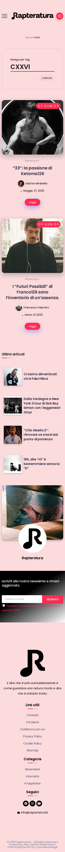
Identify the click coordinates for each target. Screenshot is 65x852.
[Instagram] (32, 803)
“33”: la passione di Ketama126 (32, 171)
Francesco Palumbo (36, 307)
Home (28, 37)
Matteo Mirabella (36, 183)
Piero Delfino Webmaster (39, 844)
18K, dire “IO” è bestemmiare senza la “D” (42, 463)
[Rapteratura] (32, 16)
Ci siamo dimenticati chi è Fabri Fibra (40, 376)
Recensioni (32, 161)
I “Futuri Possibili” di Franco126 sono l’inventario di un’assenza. (32, 292)
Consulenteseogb (47, 847)
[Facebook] (26, 803)
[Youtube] (39, 803)
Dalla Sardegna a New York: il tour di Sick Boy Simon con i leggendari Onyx (42, 405)
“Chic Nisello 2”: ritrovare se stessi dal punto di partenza (41, 434)
